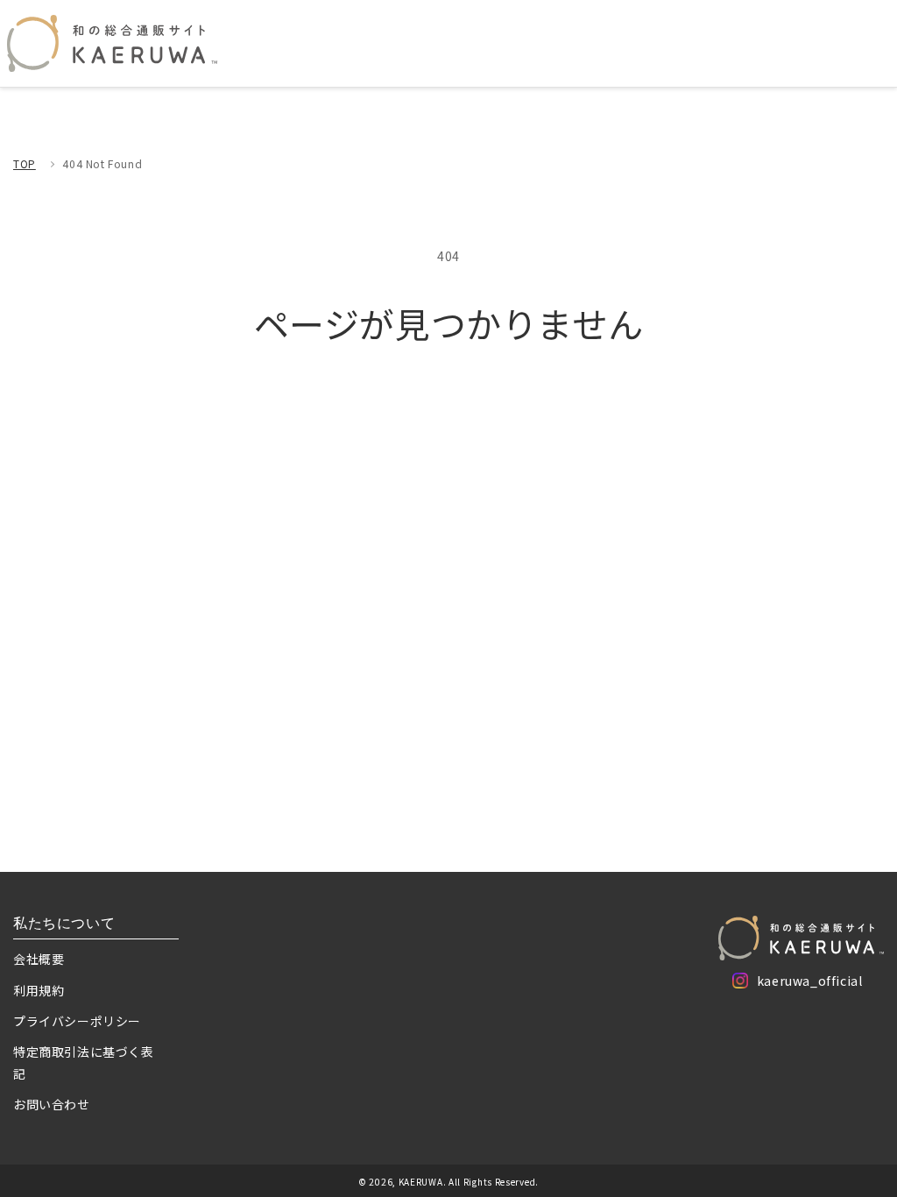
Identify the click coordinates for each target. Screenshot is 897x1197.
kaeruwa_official (810, 983)
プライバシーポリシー (77, 1021)
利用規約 (38, 990)
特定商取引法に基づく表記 (83, 1062)
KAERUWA (421, 1181)
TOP (24, 163)
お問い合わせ (51, 1104)
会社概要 (38, 958)
